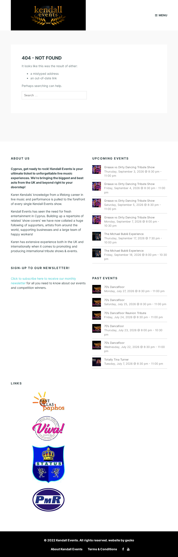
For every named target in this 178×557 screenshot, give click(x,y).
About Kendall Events (66, 549)
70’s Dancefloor (114, 287)
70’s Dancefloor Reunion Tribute (125, 313)
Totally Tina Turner (116, 359)
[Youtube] (127, 549)
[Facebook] (122, 549)
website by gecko (121, 540)
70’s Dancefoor (114, 326)
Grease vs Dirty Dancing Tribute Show (129, 167)
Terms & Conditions (102, 549)
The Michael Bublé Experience (123, 234)
